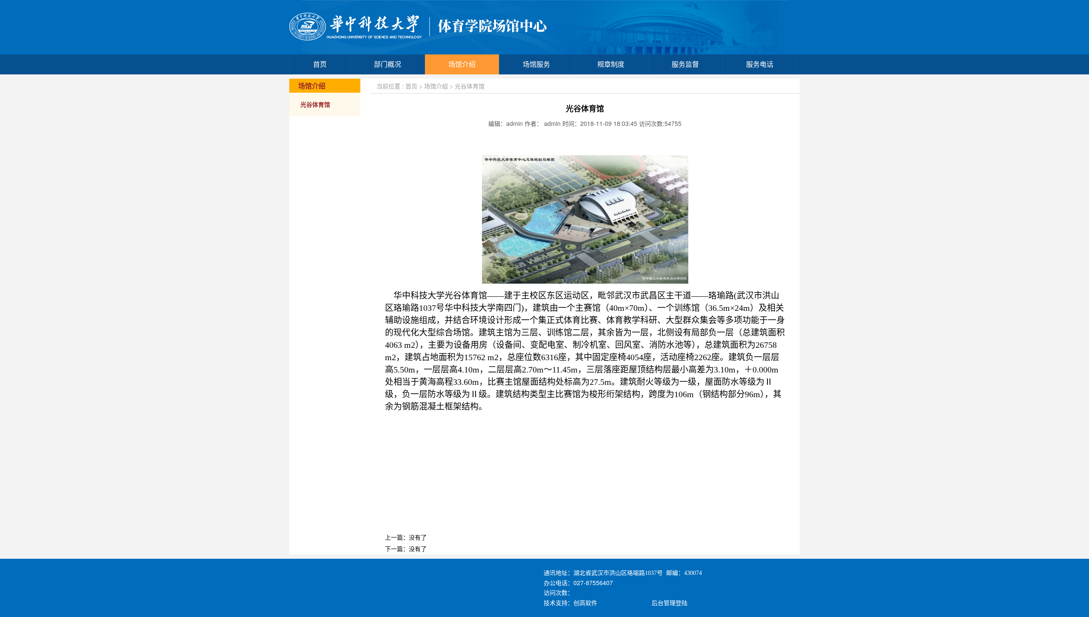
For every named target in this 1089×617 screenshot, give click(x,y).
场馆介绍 (462, 64)
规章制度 (610, 64)
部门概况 (387, 64)
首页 (320, 64)
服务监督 (685, 64)
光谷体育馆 (315, 105)
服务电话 (759, 64)
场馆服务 (536, 64)
